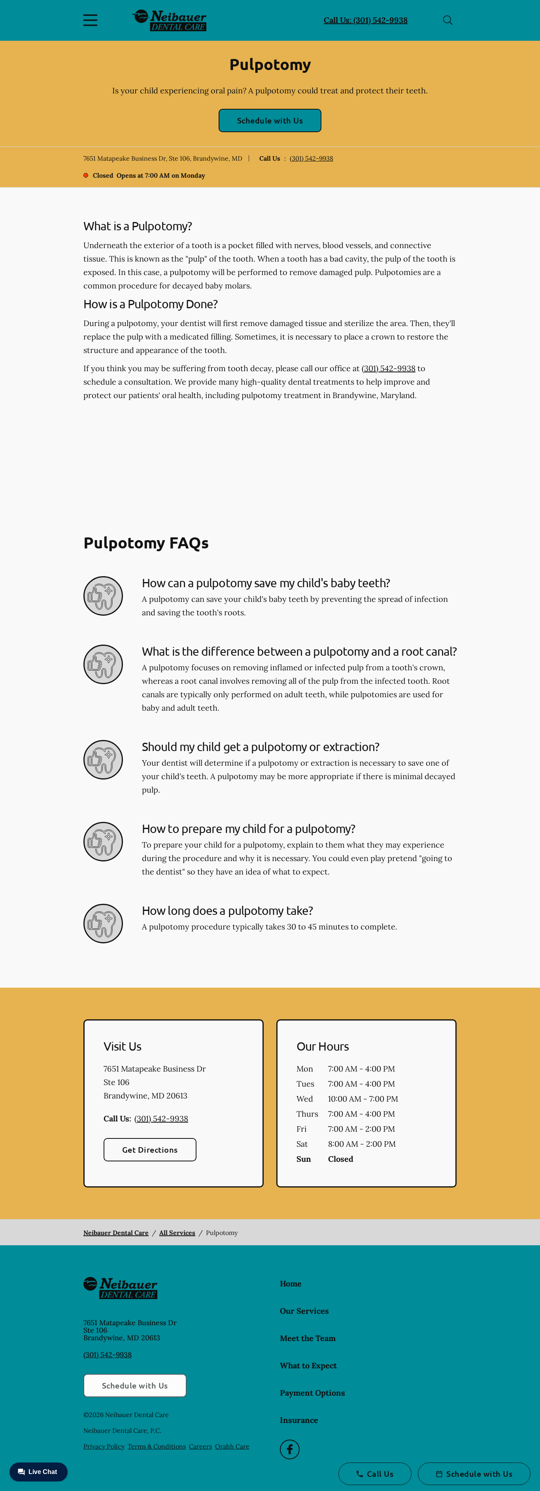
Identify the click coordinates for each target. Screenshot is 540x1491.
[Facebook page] (290, 1449)
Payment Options (312, 1393)
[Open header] (92, 20)
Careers (200, 1446)
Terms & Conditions (157, 1446)
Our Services (304, 1311)
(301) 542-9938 (311, 158)
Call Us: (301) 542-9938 (366, 20)
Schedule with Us (270, 120)
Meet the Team (308, 1338)
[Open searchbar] (448, 20)
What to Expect (308, 1365)
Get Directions (150, 1149)
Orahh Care (232, 1446)
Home (291, 1283)
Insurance (299, 1420)
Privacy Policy (104, 1446)
